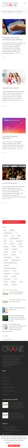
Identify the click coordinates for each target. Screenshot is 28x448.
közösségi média (16, 260)
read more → (19, 53)
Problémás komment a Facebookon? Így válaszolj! (12, 39)
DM (5, 243)
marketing (6, 265)
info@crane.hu (8, 434)
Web (21, 281)
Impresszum (5, 394)
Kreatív (17, 257)
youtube (6, 284)
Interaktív (6, 252)
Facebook (11, 243)
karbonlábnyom (8, 257)
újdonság (14, 284)
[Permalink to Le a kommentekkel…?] (14, 172)
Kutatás (6, 260)
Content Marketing (14, 238)
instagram (14, 249)
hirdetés (14, 246)
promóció (16, 273)
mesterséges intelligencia (10, 268)
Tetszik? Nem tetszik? (10, 88)
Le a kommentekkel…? (10, 183)
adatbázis (12, 230)
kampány (13, 254)
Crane (3, 374)
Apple (19, 235)
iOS (20, 252)
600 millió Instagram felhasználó (10, 137)
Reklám (6, 276)
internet (14, 252)
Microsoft (6, 271)
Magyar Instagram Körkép (10, 262)
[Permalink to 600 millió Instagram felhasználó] (14, 125)
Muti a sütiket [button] (17, 442)
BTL (5, 238)
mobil (14, 271)
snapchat (14, 276)
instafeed (6, 249)
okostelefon (7, 273)
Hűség (21, 246)
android (6, 235)
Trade (15, 279)
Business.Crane (6, 384)
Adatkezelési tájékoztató (8, 390)
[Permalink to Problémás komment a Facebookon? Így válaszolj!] (14, 27)
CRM (5, 241)
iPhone (5, 254)
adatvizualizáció (8, 233)
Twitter (5, 281)
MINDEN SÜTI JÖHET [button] (14, 445)
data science (19, 241)
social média (7, 279)
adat (5, 230)
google (20, 243)
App (13, 235)
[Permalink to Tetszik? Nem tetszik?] (14, 77)
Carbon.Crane (6, 377)
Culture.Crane (5, 380)
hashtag (6, 246)
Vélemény (13, 281)
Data (11, 241)
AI (16, 233)
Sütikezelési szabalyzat (8, 387)
